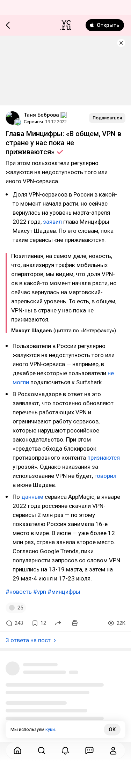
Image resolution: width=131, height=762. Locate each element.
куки (50, 729)
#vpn (39, 591)
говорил (105, 475)
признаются (103, 457)
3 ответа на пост (28, 640)
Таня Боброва (41, 115)
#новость (19, 591)
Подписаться (107, 117)
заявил (52, 221)
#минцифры (64, 591)
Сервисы (33, 121)
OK (112, 729)
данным (32, 496)
